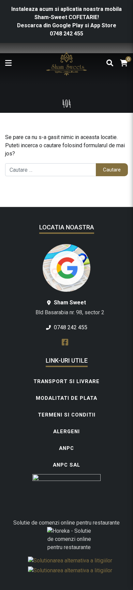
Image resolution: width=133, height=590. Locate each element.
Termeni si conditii (66, 415)
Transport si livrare (66, 381)
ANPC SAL (66, 465)
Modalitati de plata (66, 398)
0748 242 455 (66, 33)
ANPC (66, 448)
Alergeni (66, 431)
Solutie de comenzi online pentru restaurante (66, 522)
